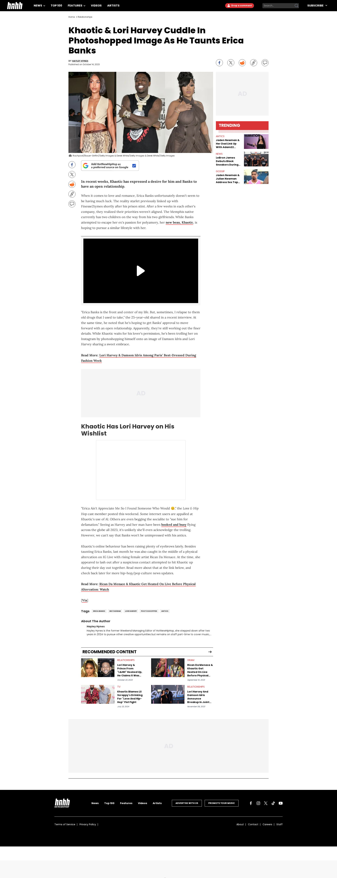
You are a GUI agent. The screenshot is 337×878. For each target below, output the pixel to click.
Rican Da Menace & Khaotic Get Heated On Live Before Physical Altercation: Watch (200, 670)
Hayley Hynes (80, 61)
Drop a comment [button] (241, 5)
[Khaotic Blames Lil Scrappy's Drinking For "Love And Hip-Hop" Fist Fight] (97, 694)
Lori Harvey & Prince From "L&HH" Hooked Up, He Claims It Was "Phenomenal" (129, 670)
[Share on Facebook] (219, 62)
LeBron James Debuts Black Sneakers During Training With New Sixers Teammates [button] (228, 161)
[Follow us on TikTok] (273, 803)
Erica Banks (99, 611)
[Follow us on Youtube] (281, 803)
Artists (113, 6)
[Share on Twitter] (231, 62)
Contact (253, 824)
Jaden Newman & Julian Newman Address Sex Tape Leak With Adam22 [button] (228, 178)
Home (71, 16)
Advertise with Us (187, 803)
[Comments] (265, 62)
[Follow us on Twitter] (266, 803)
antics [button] (220, 136)
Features (75, 6)
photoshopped (149, 611)
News (38, 6)
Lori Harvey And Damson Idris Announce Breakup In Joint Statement (198, 697)
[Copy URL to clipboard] (253, 62)
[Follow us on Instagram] (258, 803)
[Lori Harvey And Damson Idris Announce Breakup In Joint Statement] (167, 694)
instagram (115, 611)
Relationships (85, 16)
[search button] (296, 5)
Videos (96, 6)
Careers (267, 824)
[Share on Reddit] (242, 62)
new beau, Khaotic (179, 222)
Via (84, 600)
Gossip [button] (220, 171)
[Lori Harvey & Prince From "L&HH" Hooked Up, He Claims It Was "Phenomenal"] (97, 667)
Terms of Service (64, 824)
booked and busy (173, 525)
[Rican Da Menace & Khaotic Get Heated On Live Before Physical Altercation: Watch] (167, 667)
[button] (256, 141)
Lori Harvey (131, 611)
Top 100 (56, 6)
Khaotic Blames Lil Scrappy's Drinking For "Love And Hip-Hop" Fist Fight (130, 697)
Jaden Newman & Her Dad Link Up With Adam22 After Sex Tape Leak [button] (228, 143)
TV (118, 686)
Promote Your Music (221, 803)
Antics (164, 611)
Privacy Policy (88, 824)
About (240, 824)
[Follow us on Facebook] (251, 803)
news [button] (219, 154)
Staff (279, 824)
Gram (190, 660)
